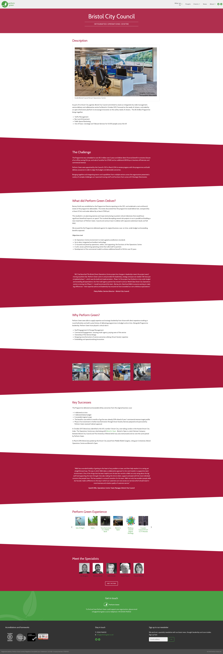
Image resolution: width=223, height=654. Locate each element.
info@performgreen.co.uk (100, 612)
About (212, 4)
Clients (196, 4)
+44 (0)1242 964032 (124, 612)
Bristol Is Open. (111, 431)
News (205, 4)
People (188, 4)
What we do (178, 4)
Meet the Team (111, 583)
